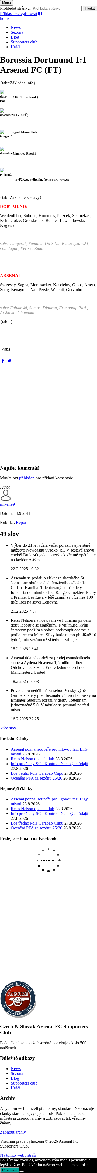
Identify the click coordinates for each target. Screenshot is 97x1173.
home (4, 18)
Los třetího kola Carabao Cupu (37, 773)
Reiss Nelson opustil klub (32, 759)
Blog (15, 37)
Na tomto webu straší (18, 1155)
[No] (21, 1171)
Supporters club (24, 42)
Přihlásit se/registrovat (18, 13)
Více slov (8, 728)
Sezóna (17, 32)
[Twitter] (9, 361)
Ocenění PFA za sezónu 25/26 (36, 778)
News (16, 27)
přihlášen (27, 478)
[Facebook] (3, 361)
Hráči (15, 46)
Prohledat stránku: (15, 8)
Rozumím (9, 1170)
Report (21, 522)
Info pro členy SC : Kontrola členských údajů (49, 763)
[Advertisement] (48, 411)
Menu (6, 3)
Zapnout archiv (13, 1132)
